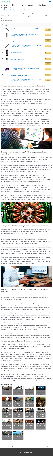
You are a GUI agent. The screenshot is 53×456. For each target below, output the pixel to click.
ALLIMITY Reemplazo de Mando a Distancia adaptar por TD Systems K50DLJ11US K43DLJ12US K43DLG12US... (26, 74)
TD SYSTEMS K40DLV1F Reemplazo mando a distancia (22, 52)
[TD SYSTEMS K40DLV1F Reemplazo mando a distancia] (7, 53)
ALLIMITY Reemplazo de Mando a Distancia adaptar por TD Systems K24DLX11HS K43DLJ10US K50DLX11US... (26, 29)
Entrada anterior (8, 446)
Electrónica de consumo (13, 10)
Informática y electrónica (37, 10)
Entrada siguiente (44, 446)
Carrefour (3, 10)
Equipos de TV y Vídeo (25, 10)
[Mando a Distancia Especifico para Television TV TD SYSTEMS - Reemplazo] (7, 40)
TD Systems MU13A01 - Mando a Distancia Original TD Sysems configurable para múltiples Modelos (24, 35)
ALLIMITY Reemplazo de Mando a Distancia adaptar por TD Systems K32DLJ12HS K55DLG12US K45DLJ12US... (26, 63)
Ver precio (47, 29)
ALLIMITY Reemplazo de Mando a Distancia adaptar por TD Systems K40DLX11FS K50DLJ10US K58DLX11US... (26, 46)
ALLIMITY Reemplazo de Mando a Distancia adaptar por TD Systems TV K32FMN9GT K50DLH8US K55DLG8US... (26, 80)
